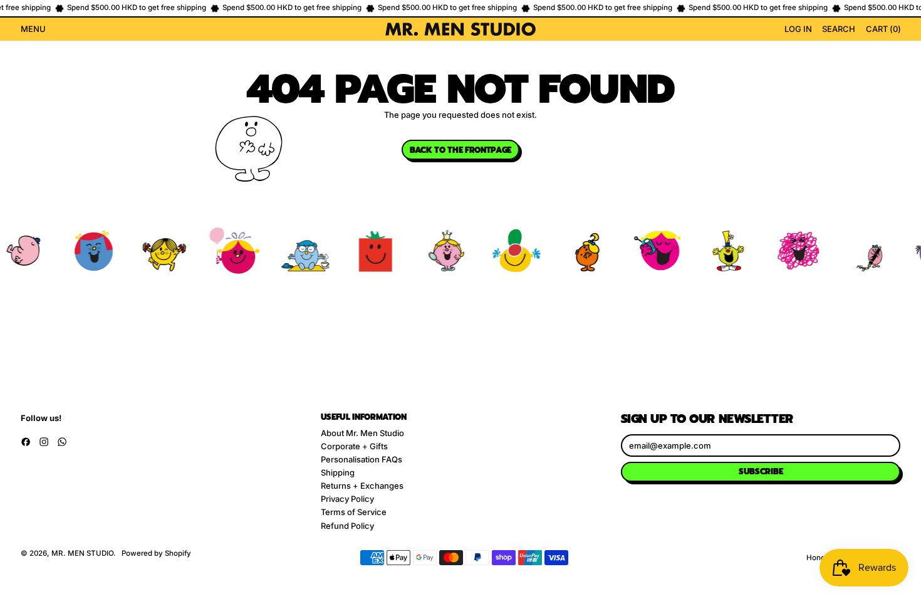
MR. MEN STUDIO (82, 553)
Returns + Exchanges (362, 486)
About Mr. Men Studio (362, 433)
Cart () (882, 31)
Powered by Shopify (156, 553)
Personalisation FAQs (361, 459)
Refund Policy (347, 526)
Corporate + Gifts (354, 446)
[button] (838, 29)
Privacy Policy (347, 499)
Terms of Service (354, 512)
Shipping (338, 472)
